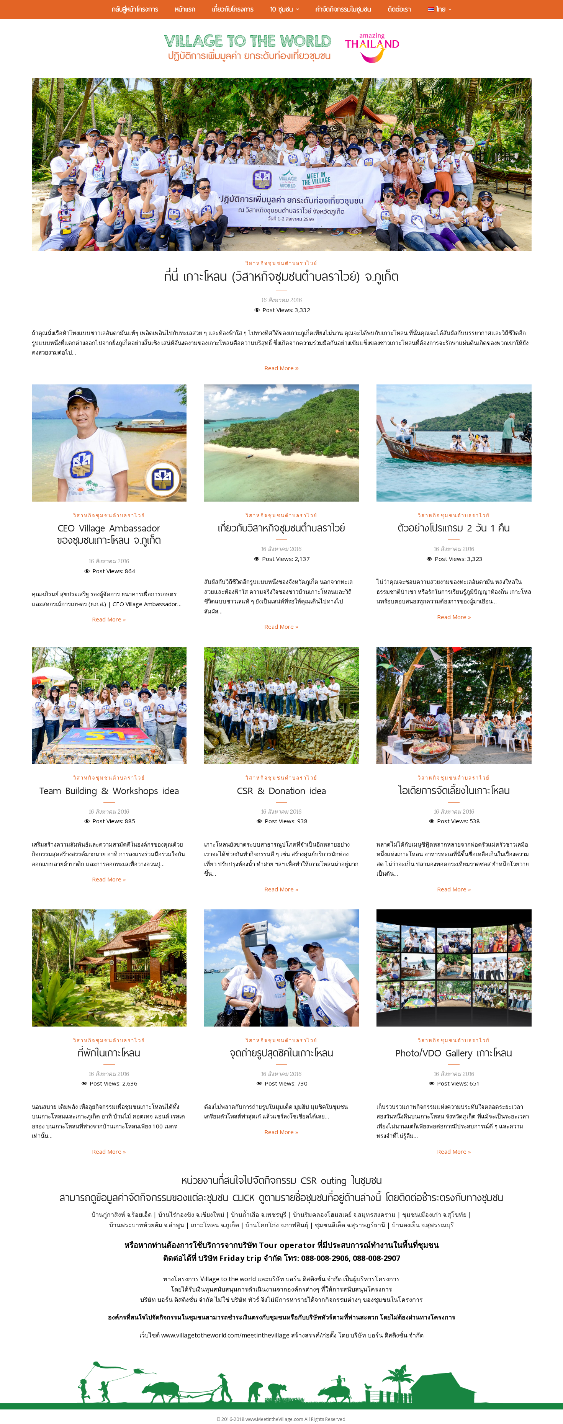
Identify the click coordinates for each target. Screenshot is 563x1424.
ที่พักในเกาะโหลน (109, 1052)
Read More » (109, 619)
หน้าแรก (185, 9)
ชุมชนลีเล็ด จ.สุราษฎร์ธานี (350, 1225)
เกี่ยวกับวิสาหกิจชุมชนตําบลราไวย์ (281, 527)
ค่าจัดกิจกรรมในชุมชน (343, 9)
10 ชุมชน (281, 9)
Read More (279, 368)
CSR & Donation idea (281, 790)
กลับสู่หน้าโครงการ (135, 9)
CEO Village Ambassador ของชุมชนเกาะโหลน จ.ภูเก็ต (109, 533)
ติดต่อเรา (399, 9)
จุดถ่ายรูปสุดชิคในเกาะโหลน (281, 1052)
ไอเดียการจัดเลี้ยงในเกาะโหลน (454, 790)
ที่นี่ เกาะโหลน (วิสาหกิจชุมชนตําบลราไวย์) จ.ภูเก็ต (281, 276)
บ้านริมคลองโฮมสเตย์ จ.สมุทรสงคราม (344, 1214)
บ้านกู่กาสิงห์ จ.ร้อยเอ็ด (122, 1214)
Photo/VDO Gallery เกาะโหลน (454, 1052)
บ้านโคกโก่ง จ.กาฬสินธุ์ (276, 1225)
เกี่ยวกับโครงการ (233, 9)
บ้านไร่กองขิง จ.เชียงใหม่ (191, 1214)
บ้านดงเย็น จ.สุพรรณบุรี (423, 1225)
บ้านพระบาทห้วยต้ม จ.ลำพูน (146, 1225)
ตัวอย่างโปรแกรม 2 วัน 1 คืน (454, 527)
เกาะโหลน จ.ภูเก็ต (215, 1225)
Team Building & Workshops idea (109, 790)
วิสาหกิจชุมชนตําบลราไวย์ (281, 263)
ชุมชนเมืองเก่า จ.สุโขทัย (434, 1214)
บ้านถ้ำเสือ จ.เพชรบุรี (258, 1214)
